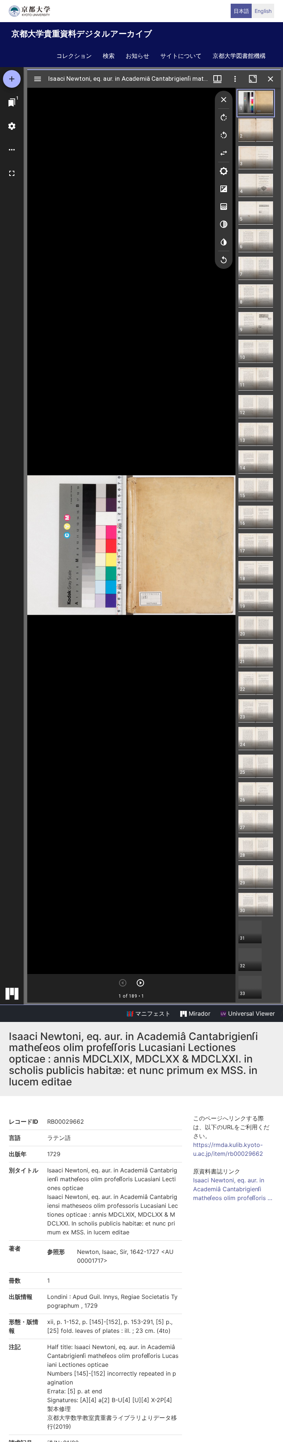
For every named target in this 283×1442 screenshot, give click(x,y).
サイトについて (181, 55)
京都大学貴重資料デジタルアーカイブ (81, 33)
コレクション (74, 55)
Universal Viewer (250, 1013)
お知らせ (137, 55)
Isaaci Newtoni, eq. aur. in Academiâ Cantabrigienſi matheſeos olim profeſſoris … (232, 1189)
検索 (109, 55)
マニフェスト (152, 1013)
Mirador (198, 1013)
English (263, 11)
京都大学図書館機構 (239, 55)
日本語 (241, 11)
